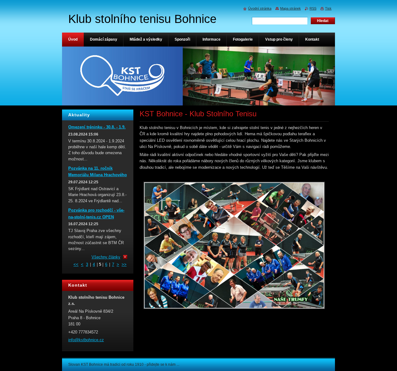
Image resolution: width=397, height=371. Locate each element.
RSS (313, 8)
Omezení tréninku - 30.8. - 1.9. (97, 127)
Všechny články (105, 257)
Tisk (328, 8)
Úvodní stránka (259, 8)
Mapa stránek (290, 8)
